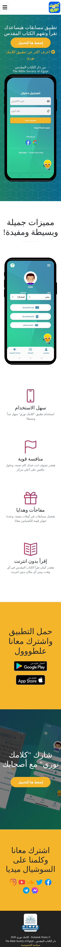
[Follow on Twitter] (39, 881)
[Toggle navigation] (5, 7)
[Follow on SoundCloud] (30, 881)
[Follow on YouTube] (22, 881)
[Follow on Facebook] (48, 881)
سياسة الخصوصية (30, 945)
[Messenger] (35, 890)
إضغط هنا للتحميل (30, 43)
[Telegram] (26, 890)
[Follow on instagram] (13, 881)
